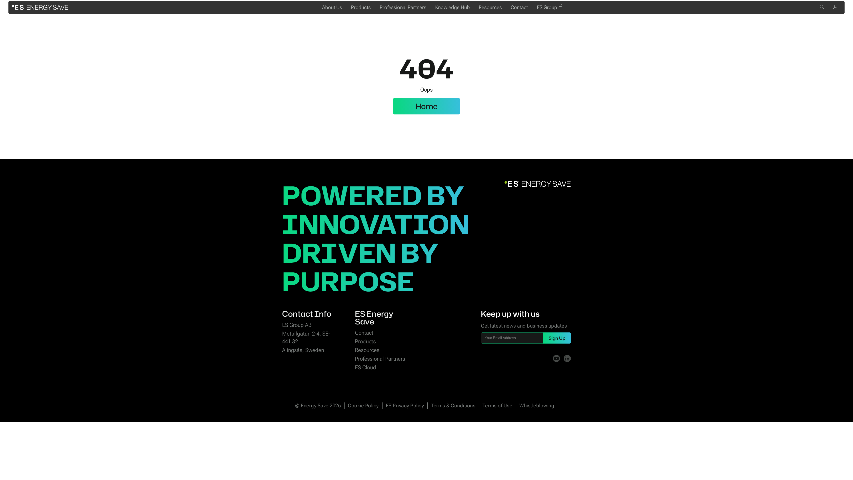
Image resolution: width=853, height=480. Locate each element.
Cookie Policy (363, 406)
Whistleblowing (536, 406)
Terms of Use (497, 406)
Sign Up (557, 338)
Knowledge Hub (452, 7)
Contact (519, 7)
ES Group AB (297, 325)
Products (361, 7)
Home (426, 106)
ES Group (547, 7)
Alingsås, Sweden (303, 350)
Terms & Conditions (453, 406)
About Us (332, 7)
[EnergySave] (40, 7)
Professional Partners (403, 7)
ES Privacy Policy (405, 406)
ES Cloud (365, 367)
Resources (490, 7)
